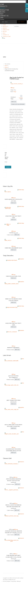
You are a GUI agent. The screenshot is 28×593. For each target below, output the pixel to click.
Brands (2, 8)
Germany (21, 97)
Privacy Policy (13, 581)
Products (3, 6)
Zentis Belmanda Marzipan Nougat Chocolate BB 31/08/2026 (13, 480)
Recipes (2, 12)
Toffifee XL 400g (13, 232)
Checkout (2, 19)
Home (2, 4)
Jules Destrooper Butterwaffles (13, 376)
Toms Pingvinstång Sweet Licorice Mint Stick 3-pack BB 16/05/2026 (13, 557)
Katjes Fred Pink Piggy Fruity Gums (13, 216)
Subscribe (8, 167)
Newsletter (4, 10)
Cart (2, 17)
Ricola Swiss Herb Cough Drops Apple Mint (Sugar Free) (13, 425)
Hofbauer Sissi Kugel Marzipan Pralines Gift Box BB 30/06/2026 (13, 531)
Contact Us (4, 16)
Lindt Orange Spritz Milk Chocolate (13, 401)
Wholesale (19, 581)
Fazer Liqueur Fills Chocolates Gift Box (13, 200)
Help (1, 14)
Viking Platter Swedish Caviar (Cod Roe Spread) (13, 299)
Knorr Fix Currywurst (13, 347)
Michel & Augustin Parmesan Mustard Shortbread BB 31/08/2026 (13, 506)
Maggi (15, 91)
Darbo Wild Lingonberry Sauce (13, 248)
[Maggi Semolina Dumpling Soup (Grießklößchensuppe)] (17, 83)
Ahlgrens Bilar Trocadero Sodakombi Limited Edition (13, 449)
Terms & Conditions (6, 581)
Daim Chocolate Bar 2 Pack (13, 276)
